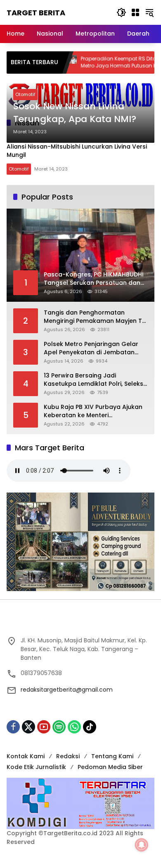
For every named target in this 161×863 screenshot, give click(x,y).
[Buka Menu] (135, 12)
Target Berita (36, 12)
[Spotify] (59, 726)
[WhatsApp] (74, 726)
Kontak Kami (26, 756)
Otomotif (25, 94)
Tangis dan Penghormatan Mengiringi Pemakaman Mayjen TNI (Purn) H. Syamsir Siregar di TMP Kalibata (96, 317)
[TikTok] (89, 726)
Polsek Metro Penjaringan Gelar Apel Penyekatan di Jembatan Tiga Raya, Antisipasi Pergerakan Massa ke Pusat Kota (93, 348)
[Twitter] (28, 726)
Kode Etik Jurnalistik (36, 767)
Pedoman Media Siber (110, 767)
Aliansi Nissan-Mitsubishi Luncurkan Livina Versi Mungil (77, 150)
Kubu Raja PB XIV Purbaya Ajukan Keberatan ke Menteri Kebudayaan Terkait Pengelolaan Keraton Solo (94, 411)
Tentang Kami (112, 756)
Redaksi (68, 756)
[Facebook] (13, 726)
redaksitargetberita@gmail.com (67, 689)
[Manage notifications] (141, 844)
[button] (121, 12)
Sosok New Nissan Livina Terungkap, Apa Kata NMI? (74, 112)
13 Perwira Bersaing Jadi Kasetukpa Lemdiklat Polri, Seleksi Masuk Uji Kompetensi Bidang (94, 380)
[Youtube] (43, 726)
